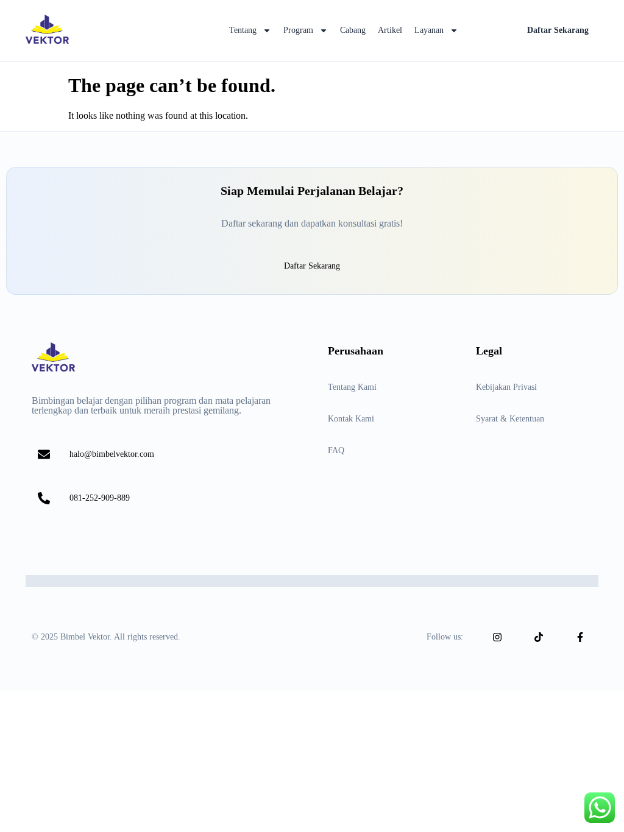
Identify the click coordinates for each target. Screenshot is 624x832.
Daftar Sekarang (558, 30)
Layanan (429, 30)
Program (298, 30)
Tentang (243, 30)
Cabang (353, 30)
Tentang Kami (352, 387)
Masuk (490, 30)
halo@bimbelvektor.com (111, 454)
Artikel (390, 30)
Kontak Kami (351, 418)
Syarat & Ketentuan (510, 418)
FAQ (336, 450)
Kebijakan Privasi (506, 387)
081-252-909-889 (99, 497)
